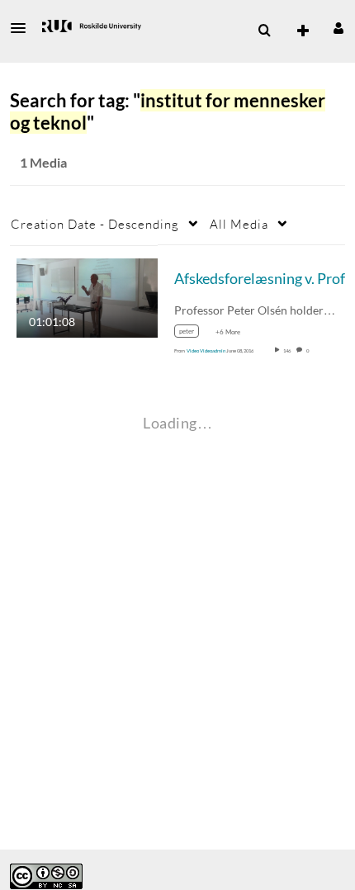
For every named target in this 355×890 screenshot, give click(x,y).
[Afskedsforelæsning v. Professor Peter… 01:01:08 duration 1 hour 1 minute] (87, 296)
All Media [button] (239, 223)
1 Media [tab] (43, 162)
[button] (23, 28)
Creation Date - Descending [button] (95, 223)
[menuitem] (264, 30)
